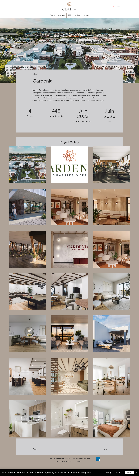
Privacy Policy (86, 472)
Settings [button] (109, 472)
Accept (129, 472)
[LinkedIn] (98, 459)
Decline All (118, 472)
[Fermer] (136, 472)
